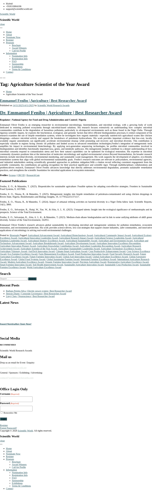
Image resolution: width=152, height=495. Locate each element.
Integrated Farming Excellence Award (98, 259)
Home (9, 32)
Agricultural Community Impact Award (112, 235)
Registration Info (20, 58)
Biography (15, 235)
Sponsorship (17, 64)
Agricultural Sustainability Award (81, 240)
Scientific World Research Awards (53, 105)
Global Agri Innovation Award (77, 256)
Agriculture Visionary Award (13, 251)
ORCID (21, 175)
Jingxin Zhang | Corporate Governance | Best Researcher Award (36, 293)
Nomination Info (19, 56)
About (9, 34)
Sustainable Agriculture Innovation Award (84, 264)
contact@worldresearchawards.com (16, 377)
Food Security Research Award (124, 254)
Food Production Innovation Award (91, 254)
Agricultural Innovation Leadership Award (38, 238)
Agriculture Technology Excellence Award (121, 248)
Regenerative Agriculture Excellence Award (128, 262)
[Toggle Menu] (1, 27)
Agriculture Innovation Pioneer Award (18, 246)
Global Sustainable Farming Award (62, 259)
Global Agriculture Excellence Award (110, 256)
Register (10, 40)
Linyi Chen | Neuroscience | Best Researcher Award (30, 296)
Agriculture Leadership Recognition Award (100, 246)
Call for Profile (19, 50)
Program (10, 42)
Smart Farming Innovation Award (15, 264)
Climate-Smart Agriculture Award (71, 251)
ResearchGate (33, 175)
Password (9, 403)
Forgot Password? (8, 428)
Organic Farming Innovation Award (62, 262)
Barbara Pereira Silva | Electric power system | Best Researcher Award (39, 291)
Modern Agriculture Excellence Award (26, 262)
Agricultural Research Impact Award (76, 238)
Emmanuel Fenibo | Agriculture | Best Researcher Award (43, 101)
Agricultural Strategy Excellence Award (46, 240)
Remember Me (10, 413)
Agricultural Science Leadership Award (112, 238)
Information (11, 53)
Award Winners (19, 48)
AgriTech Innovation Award (41, 251)
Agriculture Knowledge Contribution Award (58, 246)
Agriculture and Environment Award (115, 240)
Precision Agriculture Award (93, 262)
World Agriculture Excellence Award (44, 267)
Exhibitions (17, 66)
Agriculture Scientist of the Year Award (38, 248)
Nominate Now (13, 37)
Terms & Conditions (21, 69)
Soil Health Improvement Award (48, 264)
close (2, 24)
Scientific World (7, 14)
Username (9, 394)
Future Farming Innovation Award (46, 256)
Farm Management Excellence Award (56, 254)
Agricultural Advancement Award (43, 235)
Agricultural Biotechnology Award (76, 235)
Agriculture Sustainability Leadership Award (79, 248)
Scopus (12, 175)
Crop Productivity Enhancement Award (106, 251)
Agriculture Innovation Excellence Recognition (118, 243)
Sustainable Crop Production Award (121, 264)
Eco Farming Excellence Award (22, 254)
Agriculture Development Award (80, 243)
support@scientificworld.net (13, 367)
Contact (9, 72)
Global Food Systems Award (31, 259)
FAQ (14, 61)
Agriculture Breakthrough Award (48, 243)
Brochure (16, 45)
